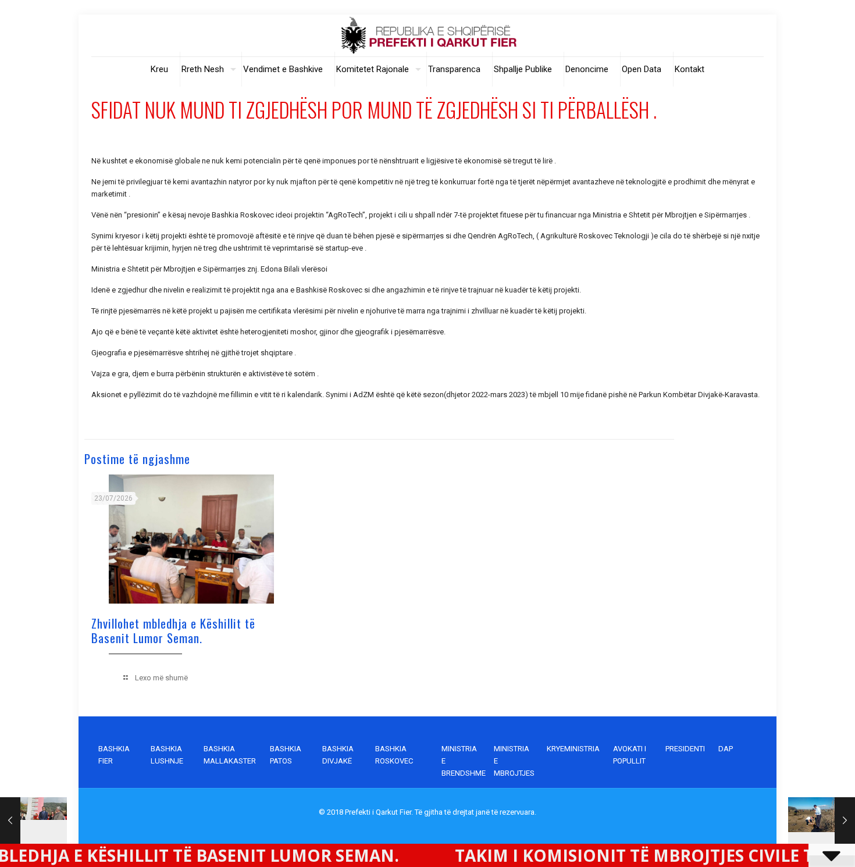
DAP (725, 748)
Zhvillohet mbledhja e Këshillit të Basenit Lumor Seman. (173, 630)
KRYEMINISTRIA (573, 748)
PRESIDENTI (685, 748)
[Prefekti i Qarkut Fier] (427, 35)
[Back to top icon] (799, 843)
